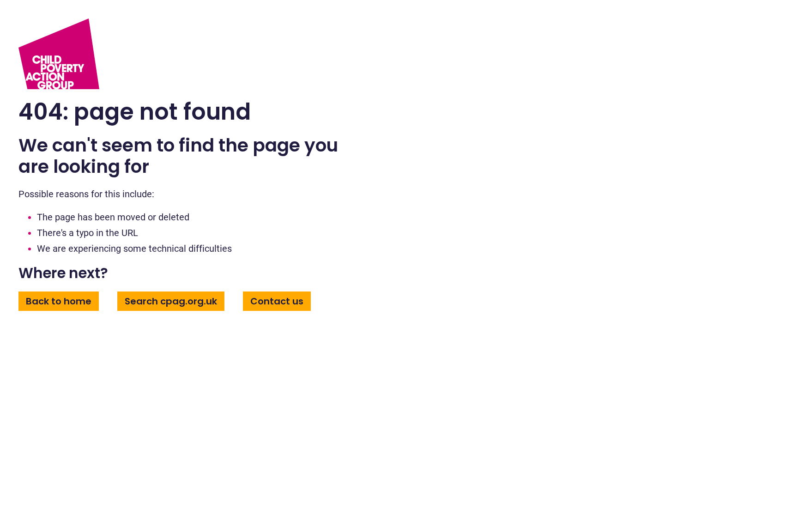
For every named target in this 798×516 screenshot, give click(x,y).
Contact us (276, 301)
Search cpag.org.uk (171, 301)
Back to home (58, 301)
